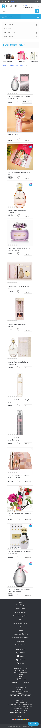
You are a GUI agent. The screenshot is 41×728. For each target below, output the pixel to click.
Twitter (22, 656)
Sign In (26, 5)
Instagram (22, 660)
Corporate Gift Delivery (20, 623)
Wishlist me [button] (28, 140)
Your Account (27, 7)
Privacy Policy (20, 608)
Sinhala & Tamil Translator (20, 634)
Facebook (22, 652)
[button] (37, 11)
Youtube (21, 663)
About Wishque (20, 605)
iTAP (20, 627)
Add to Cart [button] (26, 102)
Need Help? (33, 724)
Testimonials (20, 641)
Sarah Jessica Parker (16, 65)
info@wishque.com (20, 679)
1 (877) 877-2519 (15, 1)
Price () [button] (8, 36)
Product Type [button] (9, 33)
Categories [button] (8, 17)
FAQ (20, 619)
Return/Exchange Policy (20, 616)
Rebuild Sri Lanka (20, 645)
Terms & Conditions (20, 612)
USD (36, 1)
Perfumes (5, 65)
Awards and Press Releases (20, 637)
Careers (20, 630)
